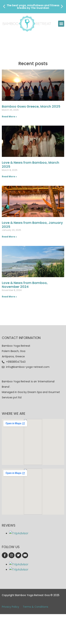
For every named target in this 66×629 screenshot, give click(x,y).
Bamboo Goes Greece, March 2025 (31, 106)
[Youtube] (25, 555)
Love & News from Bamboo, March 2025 (30, 164)
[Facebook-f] (5, 555)
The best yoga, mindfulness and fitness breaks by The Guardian (33, 6)
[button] (4, 6)
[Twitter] (18, 555)
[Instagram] (11, 555)
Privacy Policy (10, 607)
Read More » (9, 116)
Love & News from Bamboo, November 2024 (25, 284)
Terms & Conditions (35, 607)
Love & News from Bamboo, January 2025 (32, 224)
